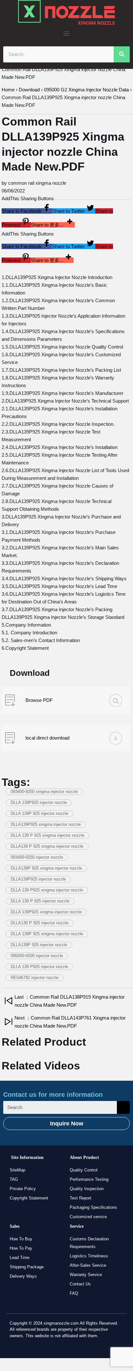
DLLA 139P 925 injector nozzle (39, 813)
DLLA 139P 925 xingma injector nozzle (47, 933)
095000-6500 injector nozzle (37, 955)
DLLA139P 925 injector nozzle (39, 944)
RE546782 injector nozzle (34, 977)
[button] (66, 33)
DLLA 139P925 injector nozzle (39, 802)
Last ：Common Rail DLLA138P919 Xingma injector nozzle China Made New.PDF (70, 1001)
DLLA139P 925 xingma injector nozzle (46, 868)
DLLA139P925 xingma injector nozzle (46, 824)
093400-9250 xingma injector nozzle (44, 791)
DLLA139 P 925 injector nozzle (39, 922)
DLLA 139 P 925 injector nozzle (40, 901)
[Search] (122, 54)
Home (8, 89)
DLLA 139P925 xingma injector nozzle (46, 911)
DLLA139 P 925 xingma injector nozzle (47, 846)
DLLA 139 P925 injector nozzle (39, 966)
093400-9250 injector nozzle (37, 857)
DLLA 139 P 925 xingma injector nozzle (47, 835)
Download (29, 89)
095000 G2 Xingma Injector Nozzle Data (86, 89)
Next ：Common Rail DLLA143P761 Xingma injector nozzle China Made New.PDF (70, 1022)
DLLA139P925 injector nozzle (38, 879)
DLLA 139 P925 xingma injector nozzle (47, 890)
